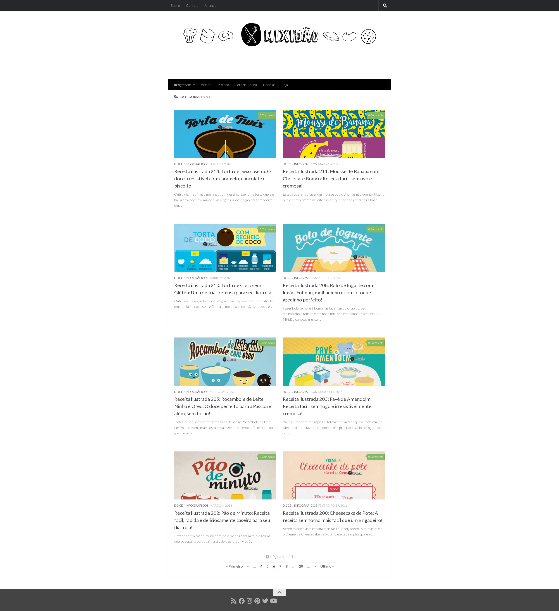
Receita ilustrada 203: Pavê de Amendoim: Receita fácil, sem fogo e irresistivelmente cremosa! (327, 406)
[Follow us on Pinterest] (257, 601)
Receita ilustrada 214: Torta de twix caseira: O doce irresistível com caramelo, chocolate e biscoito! (222, 178)
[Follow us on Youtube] (273, 601)
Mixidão (223, 85)
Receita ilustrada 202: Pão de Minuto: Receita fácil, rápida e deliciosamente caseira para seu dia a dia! (222, 520)
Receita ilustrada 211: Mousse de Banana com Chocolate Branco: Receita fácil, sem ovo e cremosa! (331, 178)
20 (301, 566)
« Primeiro (234, 566)
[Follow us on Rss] (234, 601)
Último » (327, 566)
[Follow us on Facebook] (242, 601)
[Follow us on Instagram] (250, 601)
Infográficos (183, 85)
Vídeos (206, 85)
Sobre (175, 5)
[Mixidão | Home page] (279, 35)
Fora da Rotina (246, 85)
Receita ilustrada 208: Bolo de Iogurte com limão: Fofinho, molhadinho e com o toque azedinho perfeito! (328, 292)
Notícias (269, 85)
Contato (192, 5)
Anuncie (210, 5)
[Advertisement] (305, 61)
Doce (178, 164)
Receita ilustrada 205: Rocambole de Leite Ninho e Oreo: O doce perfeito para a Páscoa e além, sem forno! (222, 406)
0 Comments (267, 115)
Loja (284, 85)
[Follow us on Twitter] (265, 601)
